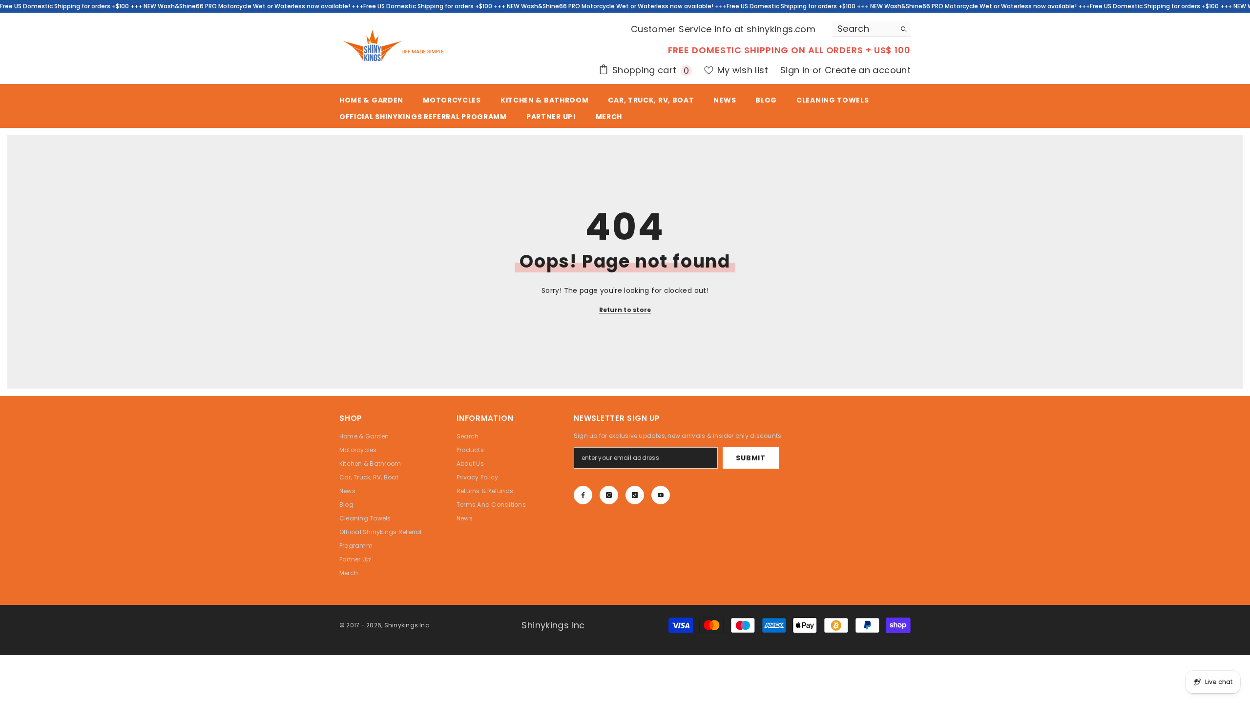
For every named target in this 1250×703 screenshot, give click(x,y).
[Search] (872, 29)
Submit (750, 458)
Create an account (868, 70)
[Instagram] (609, 495)
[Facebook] (583, 495)
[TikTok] (634, 495)
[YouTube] (660, 495)
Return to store (625, 310)
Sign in (796, 70)
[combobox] (864, 28)
